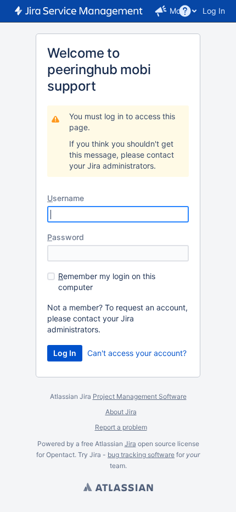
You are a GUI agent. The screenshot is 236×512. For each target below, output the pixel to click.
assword (65, 237)
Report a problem (121, 427)
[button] (161, 11)
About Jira (121, 412)
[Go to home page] (79, 11)
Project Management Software (140, 396)
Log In (214, 10)
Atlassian (118, 488)
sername (65, 198)
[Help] (185, 11)
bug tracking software (141, 454)
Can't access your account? (137, 353)
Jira (130, 443)
